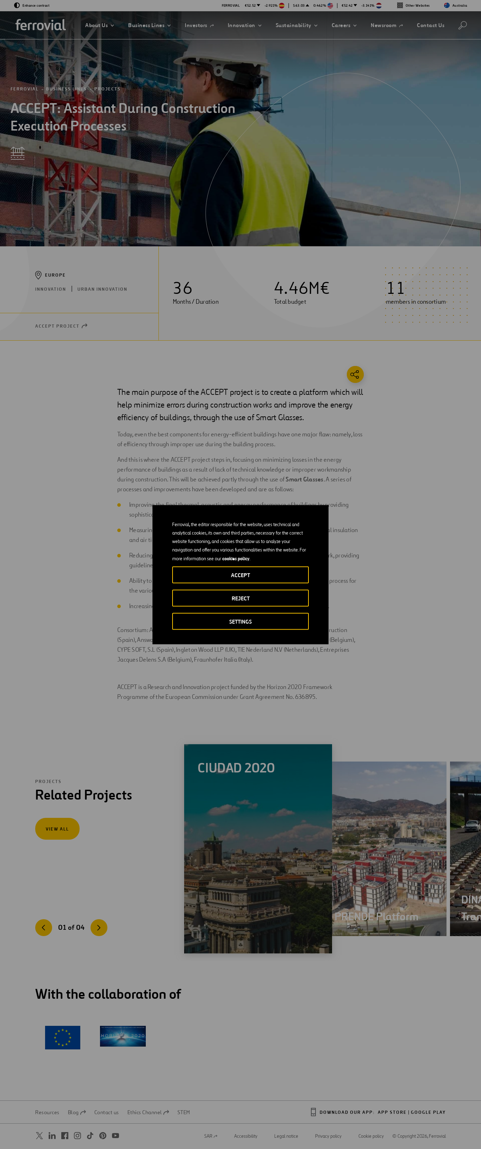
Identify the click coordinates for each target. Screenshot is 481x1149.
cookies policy (235, 558)
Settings (240, 621)
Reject (241, 598)
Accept (240, 575)
